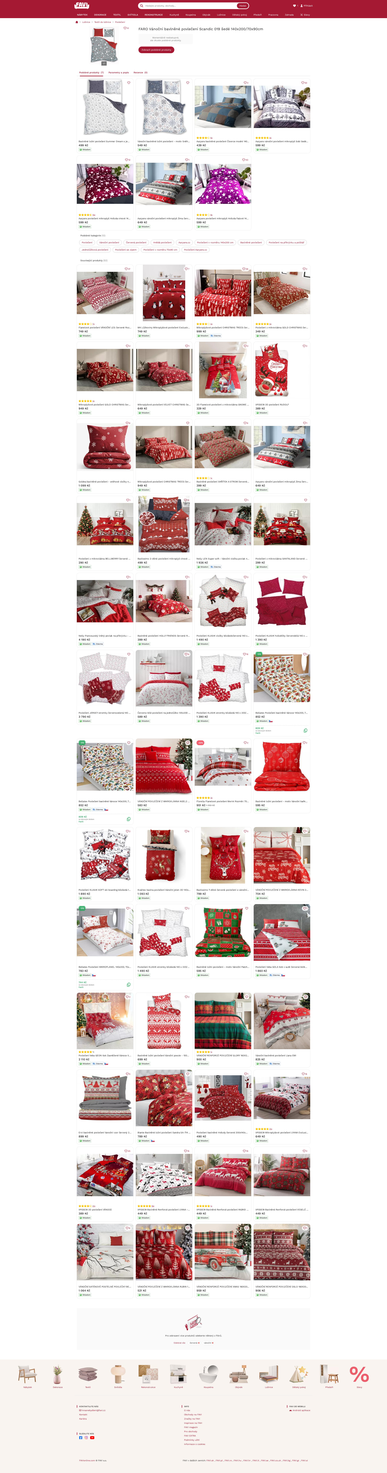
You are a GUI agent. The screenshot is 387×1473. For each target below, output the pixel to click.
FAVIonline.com (87, 1460)
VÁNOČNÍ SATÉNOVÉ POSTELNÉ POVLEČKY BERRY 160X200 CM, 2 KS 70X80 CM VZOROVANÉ (128, 1286)
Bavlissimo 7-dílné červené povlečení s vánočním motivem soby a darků (235, 890)
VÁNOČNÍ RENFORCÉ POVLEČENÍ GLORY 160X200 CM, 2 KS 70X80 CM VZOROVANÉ (241, 1055)
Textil (88, 1387)
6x (211, 138)
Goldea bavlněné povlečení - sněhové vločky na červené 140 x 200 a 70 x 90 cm (121, 481)
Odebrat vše (179, 1343)
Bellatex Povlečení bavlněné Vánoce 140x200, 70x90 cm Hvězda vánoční (293, 712)
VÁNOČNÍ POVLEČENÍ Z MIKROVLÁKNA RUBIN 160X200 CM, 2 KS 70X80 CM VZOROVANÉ (185, 1286)
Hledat (242, 6)
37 (129, 269)
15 (247, 654)
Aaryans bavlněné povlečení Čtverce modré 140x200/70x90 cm (230, 141)
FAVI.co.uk (276, 1460)
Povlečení (120, 22)
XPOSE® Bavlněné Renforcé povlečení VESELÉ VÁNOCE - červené (291, 1209)
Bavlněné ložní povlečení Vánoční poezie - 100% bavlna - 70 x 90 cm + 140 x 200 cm (183, 1055)
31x (270, 1129)
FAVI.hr (247, 1460)
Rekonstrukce (148, 1387)
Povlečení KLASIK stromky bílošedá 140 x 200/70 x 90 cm (227, 712)
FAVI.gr (296, 1460)
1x (211, 478)
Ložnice (86, 22)
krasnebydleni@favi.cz (93, 1410)
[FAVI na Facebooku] (80, 1437)
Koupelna (208, 1387)
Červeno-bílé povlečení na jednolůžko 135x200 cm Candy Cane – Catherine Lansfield (183, 712)
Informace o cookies (194, 1444)
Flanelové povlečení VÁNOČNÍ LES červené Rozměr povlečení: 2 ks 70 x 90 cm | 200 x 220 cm (129, 327)
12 (129, 160)
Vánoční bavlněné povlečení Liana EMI (275, 1055)
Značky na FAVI (192, 1419)
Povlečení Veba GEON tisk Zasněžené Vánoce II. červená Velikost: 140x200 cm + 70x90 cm (126, 1055)
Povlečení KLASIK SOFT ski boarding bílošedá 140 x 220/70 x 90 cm (115, 890)
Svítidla (118, 1387)
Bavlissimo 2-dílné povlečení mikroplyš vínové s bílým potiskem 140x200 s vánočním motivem (188, 558)
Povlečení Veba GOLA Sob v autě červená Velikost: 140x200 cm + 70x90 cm (295, 967)
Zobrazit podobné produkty (156, 50)
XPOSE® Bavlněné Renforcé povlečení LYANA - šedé (166, 1209)
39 (247, 269)
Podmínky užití (192, 1440)
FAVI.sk (211, 1460)
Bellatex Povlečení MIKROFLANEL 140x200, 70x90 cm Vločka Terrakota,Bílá (119, 967)
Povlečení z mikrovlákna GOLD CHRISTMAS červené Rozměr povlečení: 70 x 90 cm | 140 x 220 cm (307, 327)
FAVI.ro (229, 1460)
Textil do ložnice (102, 22)
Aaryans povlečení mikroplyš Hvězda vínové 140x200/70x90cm (112, 218)
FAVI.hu (238, 1460)
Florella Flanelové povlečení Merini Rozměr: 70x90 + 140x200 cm (231, 801)
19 (247, 1151)
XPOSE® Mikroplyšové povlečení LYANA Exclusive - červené (287, 1132)
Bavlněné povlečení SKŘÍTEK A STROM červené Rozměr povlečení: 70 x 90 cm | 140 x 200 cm (246, 481)
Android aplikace (301, 1410)
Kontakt (83, 1414)
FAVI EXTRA (190, 1435)
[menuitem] (82, 14)
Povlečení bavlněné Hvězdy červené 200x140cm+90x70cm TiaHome (233, 1132)
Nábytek (27, 1387)
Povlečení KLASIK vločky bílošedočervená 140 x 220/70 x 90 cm (231, 635)
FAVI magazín (191, 1427)
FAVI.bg (287, 1460)
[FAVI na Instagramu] (86, 1437)
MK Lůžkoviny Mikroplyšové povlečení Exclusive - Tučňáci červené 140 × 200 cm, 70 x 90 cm (187, 327)
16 (306, 1074)
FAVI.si (304, 1460)
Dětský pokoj (299, 1387)
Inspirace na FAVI (193, 1423)
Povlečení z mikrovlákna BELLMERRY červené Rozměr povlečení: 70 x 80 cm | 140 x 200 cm (128, 558)
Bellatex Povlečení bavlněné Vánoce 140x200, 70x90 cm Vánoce (112, 801)
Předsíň (329, 1387)
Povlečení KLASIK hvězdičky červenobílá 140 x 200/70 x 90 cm (288, 635)
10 (128, 28)
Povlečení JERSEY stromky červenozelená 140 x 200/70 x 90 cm (113, 712)
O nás (187, 1410)
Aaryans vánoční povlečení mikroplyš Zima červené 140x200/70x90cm (175, 218)
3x (93, 401)
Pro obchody (190, 1431)
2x (211, 324)
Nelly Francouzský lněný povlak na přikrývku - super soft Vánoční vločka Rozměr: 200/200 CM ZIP (131, 635)
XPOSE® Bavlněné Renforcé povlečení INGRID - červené (227, 1209)
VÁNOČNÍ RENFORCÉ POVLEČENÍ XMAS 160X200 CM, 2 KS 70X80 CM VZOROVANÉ (240, 1286)
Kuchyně (178, 1387)
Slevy (359, 1387)
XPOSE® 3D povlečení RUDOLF (272, 404)
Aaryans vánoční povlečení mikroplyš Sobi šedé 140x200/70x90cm (290, 141)
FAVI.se (265, 1460)
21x (94, 1206)
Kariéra (83, 1419)
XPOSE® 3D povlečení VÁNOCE (95, 1209)
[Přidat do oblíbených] (129, 82)
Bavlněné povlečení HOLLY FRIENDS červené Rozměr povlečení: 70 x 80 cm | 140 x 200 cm (186, 635)
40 (247, 160)
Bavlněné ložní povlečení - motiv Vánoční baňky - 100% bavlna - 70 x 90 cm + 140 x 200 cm (304, 801)
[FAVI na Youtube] (92, 1437)
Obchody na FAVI (193, 1414)
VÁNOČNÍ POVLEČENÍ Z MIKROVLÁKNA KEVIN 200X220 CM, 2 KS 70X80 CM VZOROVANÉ (302, 890)
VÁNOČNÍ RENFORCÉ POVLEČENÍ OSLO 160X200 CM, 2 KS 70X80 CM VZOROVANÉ (299, 1286)
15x (94, 215)
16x (152, 1206)
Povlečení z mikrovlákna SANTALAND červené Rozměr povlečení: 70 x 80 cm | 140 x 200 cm (304, 558)
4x (270, 138)
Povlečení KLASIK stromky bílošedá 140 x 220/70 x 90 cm (168, 967)
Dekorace (58, 1387)
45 (129, 1151)
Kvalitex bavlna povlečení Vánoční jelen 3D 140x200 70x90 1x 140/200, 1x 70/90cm (181, 890)
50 (306, 83)
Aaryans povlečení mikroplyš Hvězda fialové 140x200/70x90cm (230, 218)
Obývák (238, 1387)
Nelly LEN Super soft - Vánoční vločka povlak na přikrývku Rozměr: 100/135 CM (239, 558)
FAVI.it (256, 1460)
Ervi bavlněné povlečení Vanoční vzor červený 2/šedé (107, 1132)
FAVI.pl (219, 1460)
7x (93, 324)
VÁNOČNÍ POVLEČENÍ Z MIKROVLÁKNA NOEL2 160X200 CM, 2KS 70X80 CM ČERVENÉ (183, 801)
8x (211, 215)
